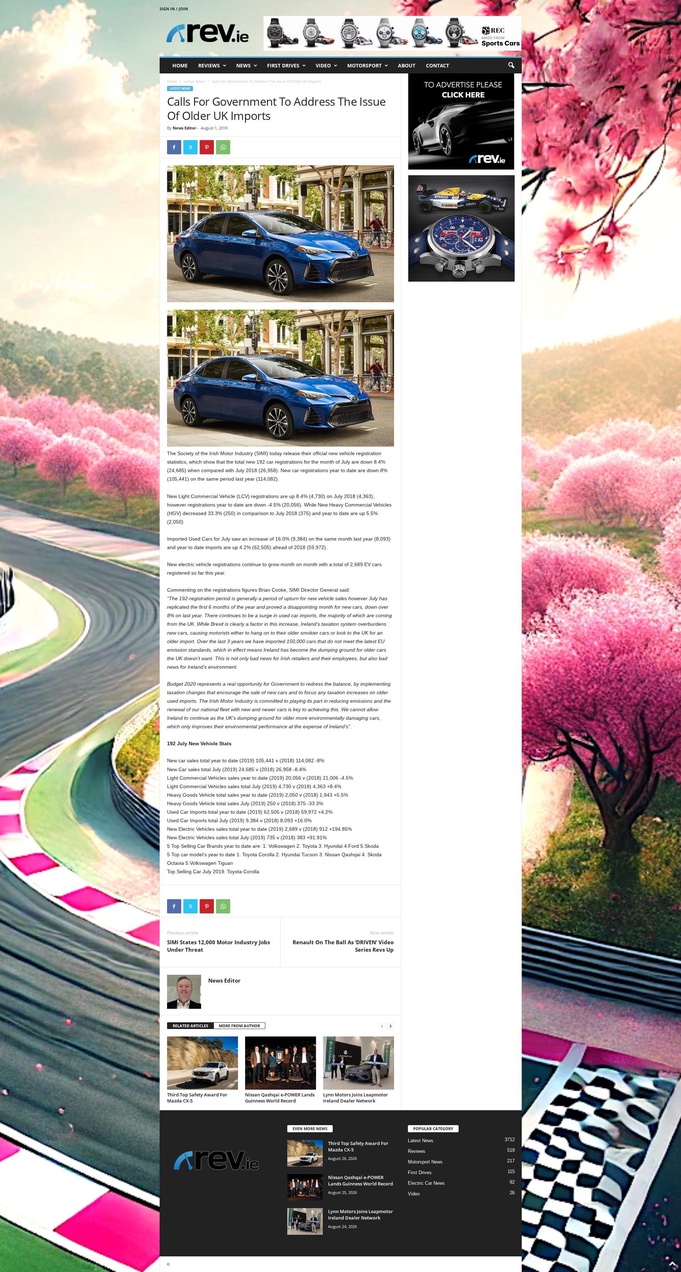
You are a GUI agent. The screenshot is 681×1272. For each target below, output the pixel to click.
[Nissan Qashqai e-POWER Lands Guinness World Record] (280, 1063)
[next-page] (390, 1026)
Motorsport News (425, 1162)
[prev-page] (382, 1026)
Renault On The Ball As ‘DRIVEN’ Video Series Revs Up (343, 946)
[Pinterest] (207, 147)
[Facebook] (174, 147)
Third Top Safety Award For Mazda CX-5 (197, 1097)
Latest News (194, 81)
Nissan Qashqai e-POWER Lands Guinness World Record (280, 1097)
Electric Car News (426, 1183)
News (243, 65)
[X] (190, 147)
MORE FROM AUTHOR (239, 1025)
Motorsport (364, 65)
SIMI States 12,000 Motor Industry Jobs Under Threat (218, 946)
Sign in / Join (174, 8)
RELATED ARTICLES (190, 1025)
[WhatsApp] (223, 147)
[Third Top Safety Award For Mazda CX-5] (202, 1063)
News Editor (184, 128)
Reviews (209, 65)
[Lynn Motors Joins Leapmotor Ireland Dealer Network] (358, 1063)
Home (180, 65)
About (406, 65)
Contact (437, 65)
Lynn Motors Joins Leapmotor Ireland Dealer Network (355, 1097)
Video (323, 65)
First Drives (283, 65)
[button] (511, 65)
